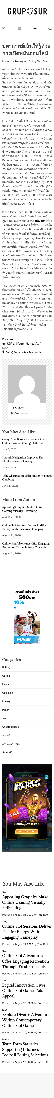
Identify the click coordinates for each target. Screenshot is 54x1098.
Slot (4, 718)
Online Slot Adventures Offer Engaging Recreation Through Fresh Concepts (25, 961)
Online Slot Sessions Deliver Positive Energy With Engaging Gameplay (27, 932)
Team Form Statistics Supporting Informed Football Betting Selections (25, 1049)
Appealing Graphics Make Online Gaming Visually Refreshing (25, 902)
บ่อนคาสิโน (8, 752)
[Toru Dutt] (27, 384)
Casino (6, 675)
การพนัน (6, 735)
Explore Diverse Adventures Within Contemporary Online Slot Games (26, 1020)
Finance (6, 684)
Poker (5, 709)
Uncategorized (10, 726)
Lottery (6, 701)
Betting (6, 667)
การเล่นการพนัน (11, 743)
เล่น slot (40, 220)
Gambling (7, 692)
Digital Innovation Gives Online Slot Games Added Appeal (25, 991)
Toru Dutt (42, 61)
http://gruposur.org (19, 413)
